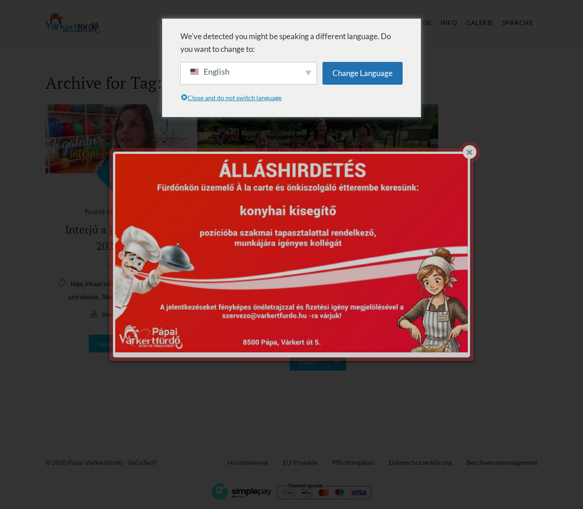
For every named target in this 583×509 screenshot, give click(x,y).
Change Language (362, 73)
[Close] (469, 152)
